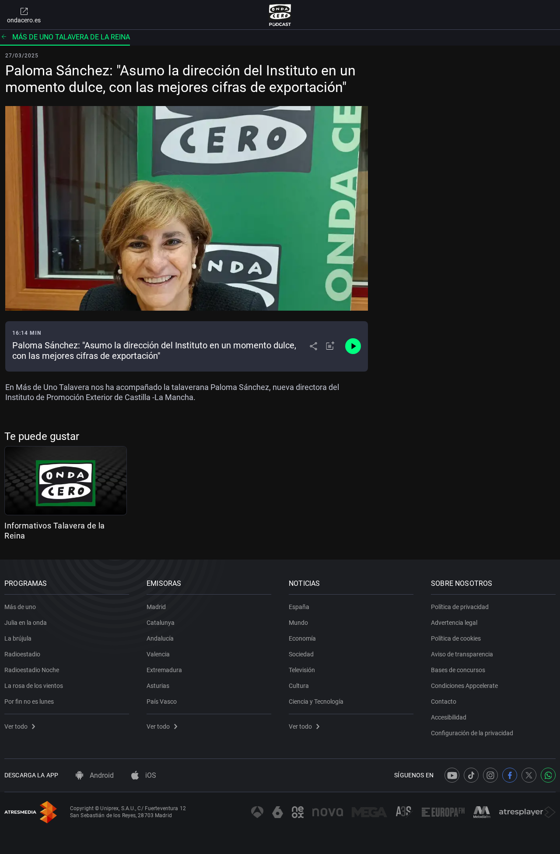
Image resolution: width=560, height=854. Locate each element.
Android (101, 775)
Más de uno (20, 606)
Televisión (302, 669)
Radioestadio (22, 654)
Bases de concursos (458, 669)
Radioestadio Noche (31, 669)
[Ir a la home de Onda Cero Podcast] (280, 15)
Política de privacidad (460, 606)
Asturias (158, 685)
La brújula (18, 638)
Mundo (298, 622)
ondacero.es (24, 20)
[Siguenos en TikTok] (471, 775)
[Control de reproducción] (353, 346)
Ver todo (16, 726)
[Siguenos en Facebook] (509, 775)
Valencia (158, 654)
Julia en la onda (25, 622)
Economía (302, 638)
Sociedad (301, 654)
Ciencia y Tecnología (316, 701)
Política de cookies (456, 638)
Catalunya (161, 622)
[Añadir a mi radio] (330, 346)
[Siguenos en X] (529, 775)
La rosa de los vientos (33, 685)
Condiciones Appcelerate (464, 685)
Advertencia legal (454, 622)
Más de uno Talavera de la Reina (71, 37)
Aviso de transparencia (462, 654)
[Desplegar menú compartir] (313, 346)
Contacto (443, 701)
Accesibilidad (448, 717)
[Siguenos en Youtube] (451, 775)
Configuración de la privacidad (472, 733)
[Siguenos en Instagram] (490, 775)
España (299, 606)
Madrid (156, 606)
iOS (150, 775)
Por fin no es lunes (29, 701)
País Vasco (162, 701)
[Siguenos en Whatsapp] (548, 775)
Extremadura (164, 669)
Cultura (299, 685)
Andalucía (160, 638)
